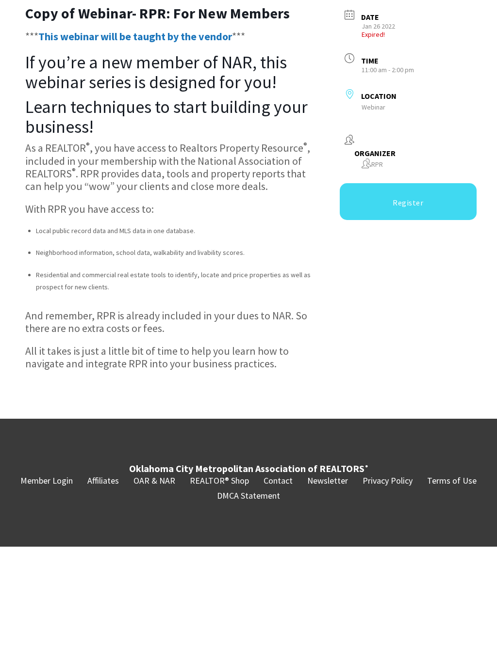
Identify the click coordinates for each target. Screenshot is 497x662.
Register (408, 202)
